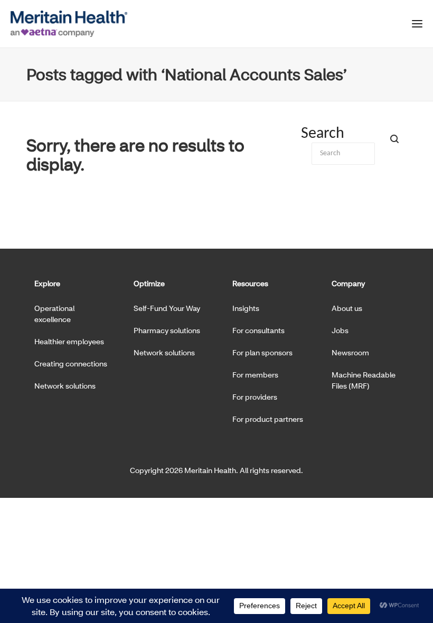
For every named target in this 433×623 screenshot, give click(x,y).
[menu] (417, 26)
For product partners (267, 419)
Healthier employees (69, 341)
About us (347, 308)
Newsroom (350, 352)
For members (255, 375)
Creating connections (70, 363)
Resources (250, 283)
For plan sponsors (262, 352)
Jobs (340, 330)
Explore (47, 283)
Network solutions (65, 386)
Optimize (149, 283)
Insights (245, 308)
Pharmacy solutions (167, 330)
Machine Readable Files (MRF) (364, 380)
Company (348, 283)
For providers (254, 397)
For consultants (258, 330)
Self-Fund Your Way (167, 308)
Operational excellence (54, 313)
